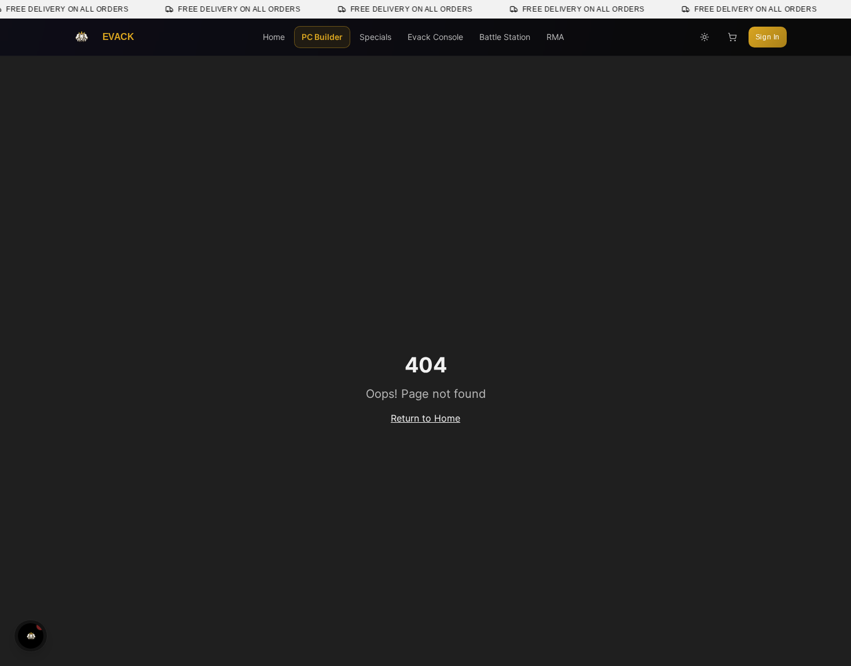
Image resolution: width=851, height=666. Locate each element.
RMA (555, 37)
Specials (375, 37)
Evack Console (435, 37)
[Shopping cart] (732, 37)
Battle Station (504, 37)
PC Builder (322, 37)
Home (274, 37)
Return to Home (425, 418)
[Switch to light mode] (704, 37)
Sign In (767, 37)
